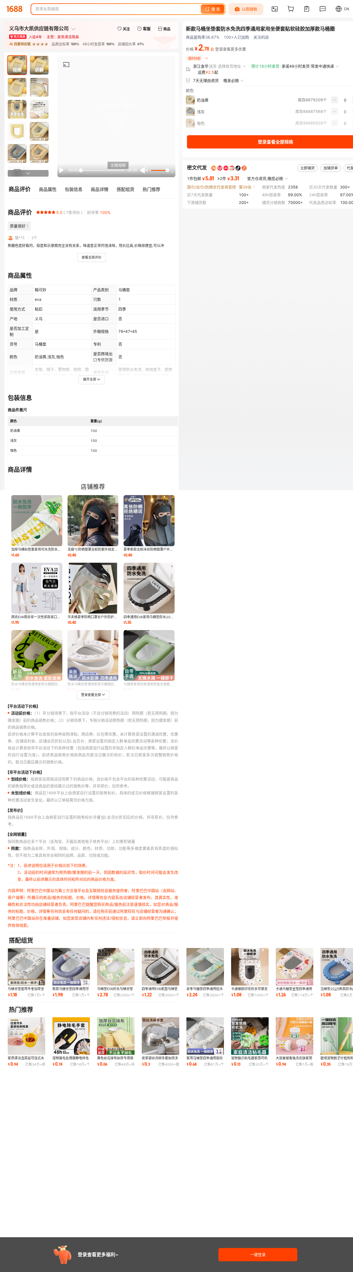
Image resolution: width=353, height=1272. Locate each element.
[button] (118, 121)
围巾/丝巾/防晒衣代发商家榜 (211, 186)
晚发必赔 (231, 80)
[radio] (38, 212)
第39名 (245, 186)
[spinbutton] (345, 100)
